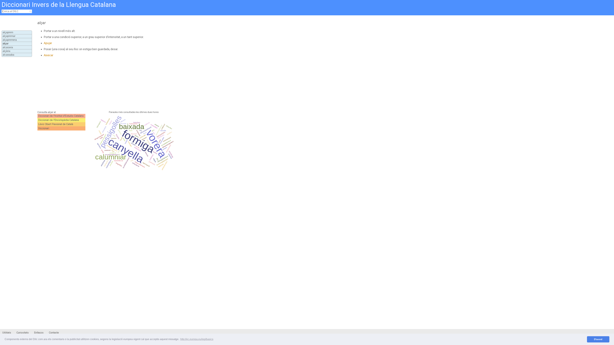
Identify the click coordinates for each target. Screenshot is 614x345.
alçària (6, 51)
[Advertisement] (114, 83)
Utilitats (6, 332)
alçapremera (10, 39)
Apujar (48, 43)
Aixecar (48, 55)
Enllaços (38, 332)
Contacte (54, 332)
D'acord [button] (598, 339)
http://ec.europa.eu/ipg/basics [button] (196, 339)
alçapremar (9, 36)
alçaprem (8, 32)
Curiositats (22, 332)
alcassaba (8, 54)
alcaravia (8, 47)
